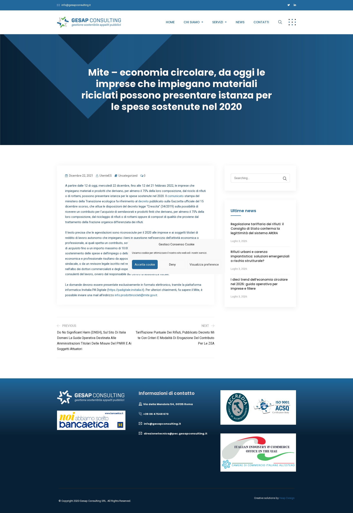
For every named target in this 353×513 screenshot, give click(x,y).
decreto (143, 201)
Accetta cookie (145, 264)
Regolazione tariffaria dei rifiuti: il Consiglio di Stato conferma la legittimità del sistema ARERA (257, 228)
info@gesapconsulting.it (76, 5)
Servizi (217, 22)
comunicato (176, 196)
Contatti (261, 22)
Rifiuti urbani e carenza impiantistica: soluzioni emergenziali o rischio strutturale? (260, 256)
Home (170, 22)
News (240, 22)
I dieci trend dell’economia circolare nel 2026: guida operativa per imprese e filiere (259, 284)
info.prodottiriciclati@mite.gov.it (136, 295)
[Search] (285, 179)
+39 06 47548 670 (155, 414)
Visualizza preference (204, 264)
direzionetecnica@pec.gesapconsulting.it (174, 433)
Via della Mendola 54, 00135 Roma (167, 404)
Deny (172, 264)
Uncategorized (127, 175)
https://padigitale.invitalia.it (125, 290)
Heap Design (287, 498)
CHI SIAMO (192, 22)
